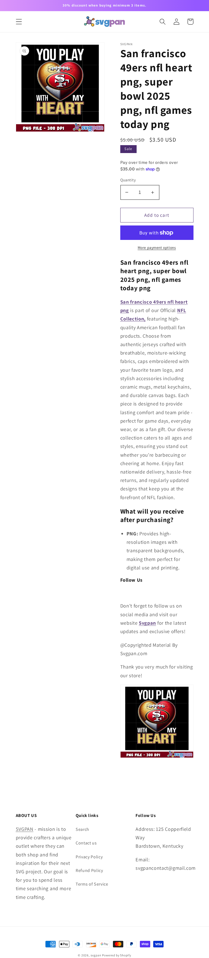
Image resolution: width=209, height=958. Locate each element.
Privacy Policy (89, 857)
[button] (19, 22)
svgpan (96, 955)
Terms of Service (92, 884)
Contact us (86, 843)
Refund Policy (89, 870)
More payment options (157, 247)
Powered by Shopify (116, 955)
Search (82, 829)
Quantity (128, 179)
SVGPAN (24, 829)
